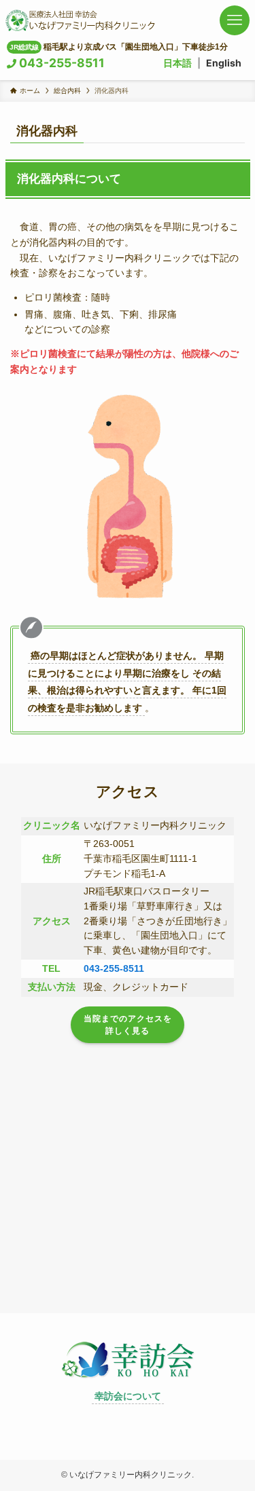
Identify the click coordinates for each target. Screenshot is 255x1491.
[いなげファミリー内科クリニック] (80, 20)
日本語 (177, 63)
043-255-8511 (60, 63)
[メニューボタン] (234, 20)
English (223, 63)
